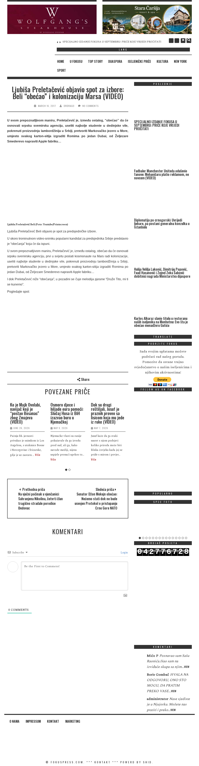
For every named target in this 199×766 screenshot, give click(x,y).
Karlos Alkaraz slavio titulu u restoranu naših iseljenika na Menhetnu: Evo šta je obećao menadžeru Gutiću (161, 322)
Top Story (95, 61)
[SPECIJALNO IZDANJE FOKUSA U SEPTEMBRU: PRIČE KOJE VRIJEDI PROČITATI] (162, 104)
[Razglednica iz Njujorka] (163, 521)
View (186, 667)
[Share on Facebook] (93, 378)
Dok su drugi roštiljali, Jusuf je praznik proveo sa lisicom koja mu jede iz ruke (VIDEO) (105, 413)
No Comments (90, 105)
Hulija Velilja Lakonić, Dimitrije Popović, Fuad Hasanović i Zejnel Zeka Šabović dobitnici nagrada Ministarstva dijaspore (162, 273)
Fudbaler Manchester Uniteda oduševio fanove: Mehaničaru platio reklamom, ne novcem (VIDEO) (161, 174)
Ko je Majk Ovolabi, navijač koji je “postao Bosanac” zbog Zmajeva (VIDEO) (23, 413)
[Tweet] (100, 378)
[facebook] (171, 40)
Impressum (33, 721)
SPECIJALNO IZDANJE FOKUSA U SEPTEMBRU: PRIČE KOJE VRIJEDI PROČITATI (88, 42)
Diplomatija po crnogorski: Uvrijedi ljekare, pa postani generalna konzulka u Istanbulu (161, 223)
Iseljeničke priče (139, 61)
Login (124, 553)
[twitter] (177, 40)
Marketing (72, 721)
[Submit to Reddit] (119, 378)
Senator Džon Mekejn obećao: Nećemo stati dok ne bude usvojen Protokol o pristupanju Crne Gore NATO (96, 500)
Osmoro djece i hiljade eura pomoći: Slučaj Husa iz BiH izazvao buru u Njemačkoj (65, 413)
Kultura (162, 61)
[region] (52, 19)
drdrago (69, 105)
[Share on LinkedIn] (125, 378)
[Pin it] (112, 378)
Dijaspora (115, 61)
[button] (52, 19)
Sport (61, 70)
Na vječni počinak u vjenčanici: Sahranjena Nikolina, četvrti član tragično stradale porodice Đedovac (40, 500)
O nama (14, 721)
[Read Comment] (138, 658)
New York (180, 61)
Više (35, 455)
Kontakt (53, 721)
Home (60, 61)
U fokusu (76, 61)
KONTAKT (102, 762)
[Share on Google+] (106, 378)
